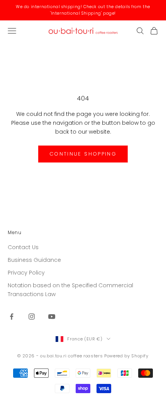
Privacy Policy (26, 272)
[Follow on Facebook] (11, 316)
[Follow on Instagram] (32, 316)
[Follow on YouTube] (52, 316)
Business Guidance (34, 260)
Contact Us (23, 247)
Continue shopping (83, 153)
